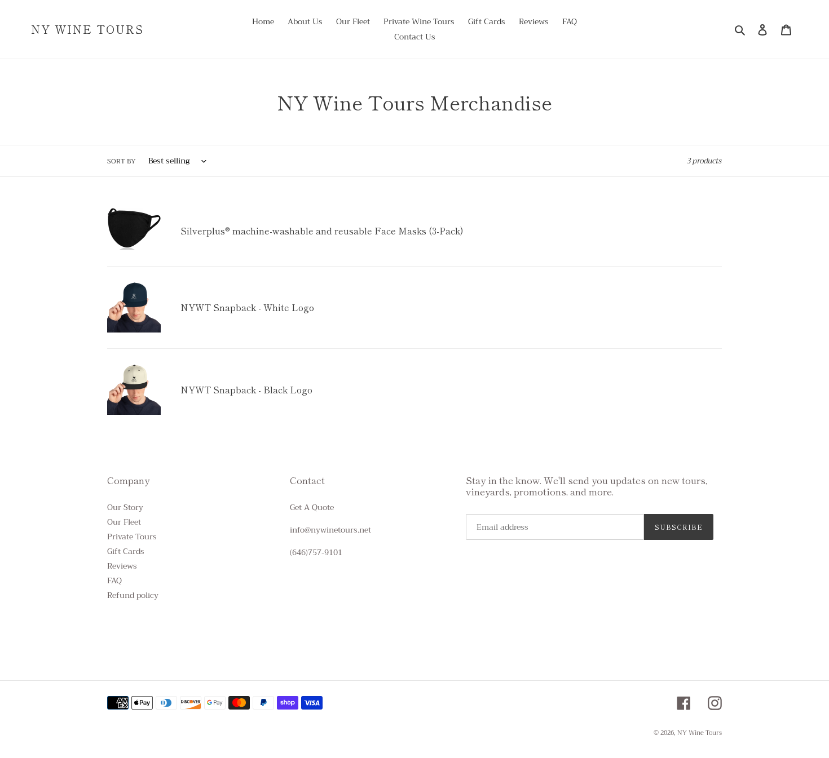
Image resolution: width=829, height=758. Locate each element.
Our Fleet (124, 522)
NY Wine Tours (87, 29)
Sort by (121, 161)
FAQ (114, 580)
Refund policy (132, 595)
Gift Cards (125, 551)
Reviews (122, 566)
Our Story (125, 507)
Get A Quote (312, 507)
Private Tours (132, 536)
